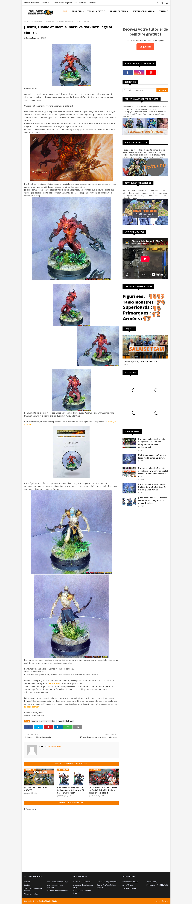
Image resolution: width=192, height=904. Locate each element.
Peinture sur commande (82, 882)
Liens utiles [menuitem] (76, 11)
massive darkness (37, 21)
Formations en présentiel (107, 882)
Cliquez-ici (145, 46)
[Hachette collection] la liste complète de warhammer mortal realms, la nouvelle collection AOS (153, 472)
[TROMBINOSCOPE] (145, 347)
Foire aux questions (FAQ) (57, 882)
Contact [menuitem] (163, 11)
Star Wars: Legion (129, 888)
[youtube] (166, 2)
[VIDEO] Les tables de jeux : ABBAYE (37, 788)
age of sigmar (37, 721)
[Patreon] (163, 72)
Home (157, 901)
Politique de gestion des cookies (33, 889)
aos (47, 721)
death (54, 721)
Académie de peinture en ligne (83, 886)
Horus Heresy (151, 882)
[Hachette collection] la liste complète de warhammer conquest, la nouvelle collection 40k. (151, 443)
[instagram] (162, 2)
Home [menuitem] (64, 11)
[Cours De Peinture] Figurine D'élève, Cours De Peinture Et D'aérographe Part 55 (152, 487)
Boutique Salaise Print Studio (82, 891)
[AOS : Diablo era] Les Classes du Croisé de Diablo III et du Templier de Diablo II (103, 790)
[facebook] (157, 2)
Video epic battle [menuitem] (96, 11)
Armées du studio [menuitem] (119, 11)
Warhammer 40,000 (130, 882)
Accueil (26, 21)
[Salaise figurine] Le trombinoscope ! (140, 361)
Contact (92, 3)
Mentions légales (31, 894)
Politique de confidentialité (58, 890)
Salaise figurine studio (48, 901)
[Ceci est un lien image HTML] (145, 134)
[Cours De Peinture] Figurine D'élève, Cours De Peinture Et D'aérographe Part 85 (70, 790)
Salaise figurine (32, 38)
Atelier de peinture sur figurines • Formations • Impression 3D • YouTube (55, 3)
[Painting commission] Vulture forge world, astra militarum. (152, 456)
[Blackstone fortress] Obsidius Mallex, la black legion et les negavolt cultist (152, 500)
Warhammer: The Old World (157, 885)
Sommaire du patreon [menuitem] (144, 11)
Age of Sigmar (128, 885)
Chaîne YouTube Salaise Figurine (106, 886)
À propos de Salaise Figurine (55, 886)
